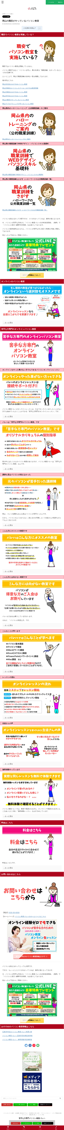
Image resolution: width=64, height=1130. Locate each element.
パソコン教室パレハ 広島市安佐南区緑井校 (17, 1036)
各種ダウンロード (45, 1104)
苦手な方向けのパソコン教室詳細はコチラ (30, 956)
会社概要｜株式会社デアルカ (21, 1113)
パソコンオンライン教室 (8, 1113)
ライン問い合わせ (20, 1104)
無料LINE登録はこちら (31, 275)
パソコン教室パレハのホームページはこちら (30, 916)
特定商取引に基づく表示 (34, 1113)
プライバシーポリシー (45, 1113)
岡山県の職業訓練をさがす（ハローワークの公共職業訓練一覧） (25, 210)
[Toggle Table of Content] (39, 28)
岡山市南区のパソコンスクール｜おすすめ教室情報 (20, 88)
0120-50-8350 (14, 912)
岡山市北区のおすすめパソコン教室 (14, 84)
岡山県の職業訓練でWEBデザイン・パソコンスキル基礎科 (22, 175)
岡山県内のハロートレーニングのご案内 (16, 139)
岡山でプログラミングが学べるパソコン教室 (18, 104)
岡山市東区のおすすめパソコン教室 (14, 92)
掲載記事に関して (33, 1114)
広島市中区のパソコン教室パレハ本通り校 (17, 1032)
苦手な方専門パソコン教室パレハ (32, 1118)
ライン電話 (32, 1104)
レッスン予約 (41, 1114)
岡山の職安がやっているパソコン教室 (15, 100)
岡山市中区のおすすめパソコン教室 (14, 96)
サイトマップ (25, 1114)
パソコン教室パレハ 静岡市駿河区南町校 (17, 1039)
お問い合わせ (6, 1104)
